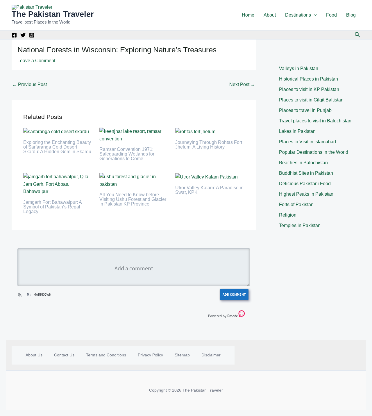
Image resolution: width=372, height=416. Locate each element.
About (270, 15)
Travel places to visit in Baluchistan (315, 120)
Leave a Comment (36, 60)
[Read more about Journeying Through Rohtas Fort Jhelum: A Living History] (195, 131)
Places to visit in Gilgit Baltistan (311, 99)
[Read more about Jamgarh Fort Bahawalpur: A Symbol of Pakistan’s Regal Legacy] (57, 183)
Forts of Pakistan (296, 204)
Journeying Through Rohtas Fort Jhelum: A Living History (208, 144)
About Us (34, 355)
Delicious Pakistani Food (305, 183)
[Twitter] (23, 35)
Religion (287, 215)
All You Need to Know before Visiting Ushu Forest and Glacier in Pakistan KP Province (132, 199)
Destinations (298, 15)
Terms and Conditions (106, 355)
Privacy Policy (150, 355)
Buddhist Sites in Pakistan (306, 173)
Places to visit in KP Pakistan (309, 89)
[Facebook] (14, 35)
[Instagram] (31, 35)
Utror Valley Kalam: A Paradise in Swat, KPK (209, 190)
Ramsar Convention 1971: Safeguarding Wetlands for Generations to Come (126, 154)
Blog (351, 15)
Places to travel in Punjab (305, 110)
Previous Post (29, 84)
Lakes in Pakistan (297, 131)
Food (331, 15)
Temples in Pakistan (300, 225)
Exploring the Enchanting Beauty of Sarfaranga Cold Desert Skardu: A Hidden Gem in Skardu (57, 147)
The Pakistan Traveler (53, 14)
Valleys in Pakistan (298, 68)
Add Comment (234, 294)
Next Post (242, 84)
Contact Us (64, 355)
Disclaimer (211, 355)
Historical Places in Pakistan (308, 78)
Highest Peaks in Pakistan (306, 194)
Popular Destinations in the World (313, 152)
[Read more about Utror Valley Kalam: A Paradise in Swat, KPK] (206, 176)
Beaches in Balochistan (303, 162)
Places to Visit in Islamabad (307, 141)
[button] (314, 15)
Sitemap (182, 355)
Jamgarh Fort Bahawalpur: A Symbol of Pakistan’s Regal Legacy (52, 207)
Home (248, 15)
